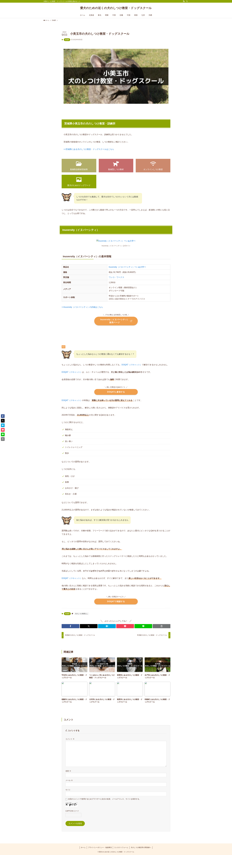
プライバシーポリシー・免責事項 (100, 847)
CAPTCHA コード (72, 811)
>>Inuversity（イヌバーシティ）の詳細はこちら (82, 307)
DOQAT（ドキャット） (132, 365)
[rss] (183, 1)
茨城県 (67, 39)
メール (69, 780)
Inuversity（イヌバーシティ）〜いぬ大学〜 (127, 267)
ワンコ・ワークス (116, 277)
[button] (70, 626)
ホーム (83, 847)
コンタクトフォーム (121, 847)
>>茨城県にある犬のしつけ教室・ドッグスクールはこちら (89, 149)
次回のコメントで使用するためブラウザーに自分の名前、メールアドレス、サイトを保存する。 (104, 799)
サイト (68, 790)
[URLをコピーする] (161, 626)
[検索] (186, 1)
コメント (69, 739)
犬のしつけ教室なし (81, 614)
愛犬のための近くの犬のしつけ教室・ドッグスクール (116, 8)
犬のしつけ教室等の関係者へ (141, 847)
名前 (68, 771)
